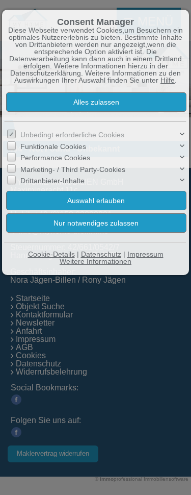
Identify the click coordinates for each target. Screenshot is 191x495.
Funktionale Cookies (53, 146)
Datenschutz (101, 254)
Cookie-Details (51, 254)
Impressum (145, 254)
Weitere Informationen (95, 261)
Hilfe (167, 80)
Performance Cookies (55, 158)
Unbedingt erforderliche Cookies (72, 135)
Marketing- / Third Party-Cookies (72, 169)
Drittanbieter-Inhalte (52, 181)
